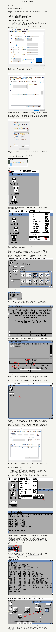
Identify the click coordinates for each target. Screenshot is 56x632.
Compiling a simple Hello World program (22, 16)
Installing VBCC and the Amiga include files (23, 15)
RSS (32, 3)
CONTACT (28, 3)
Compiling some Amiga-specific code (21, 17)
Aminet (15, 467)
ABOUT (23, 3)
